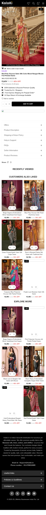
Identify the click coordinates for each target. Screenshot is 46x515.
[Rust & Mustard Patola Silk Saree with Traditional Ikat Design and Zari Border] (34, 235)
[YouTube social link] (28, 493)
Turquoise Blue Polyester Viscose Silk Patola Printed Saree (12, 294)
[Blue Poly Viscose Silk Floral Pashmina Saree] (34, 195)
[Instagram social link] (23, 493)
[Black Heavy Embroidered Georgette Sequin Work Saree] (34, 361)
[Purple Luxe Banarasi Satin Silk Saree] (34, 274)
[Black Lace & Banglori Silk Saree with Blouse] (12, 361)
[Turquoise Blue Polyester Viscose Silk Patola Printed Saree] (12, 274)
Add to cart (28, 104)
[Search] (33, 3)
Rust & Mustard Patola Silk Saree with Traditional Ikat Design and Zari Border (34, 254)
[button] (10, 208)
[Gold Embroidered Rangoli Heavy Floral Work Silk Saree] (12, 401)
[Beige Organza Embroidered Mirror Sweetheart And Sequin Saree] (12, 195)
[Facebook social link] (8, 162)
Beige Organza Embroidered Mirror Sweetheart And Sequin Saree (12, 215)
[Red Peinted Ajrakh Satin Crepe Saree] (34, 401)
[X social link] (17, 493)
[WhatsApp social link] (10, 162)
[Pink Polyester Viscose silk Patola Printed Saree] (34, 322)
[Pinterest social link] (34, 493)
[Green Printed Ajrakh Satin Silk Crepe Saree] (12, 235)
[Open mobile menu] (43, 3)
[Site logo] (7, 3)
